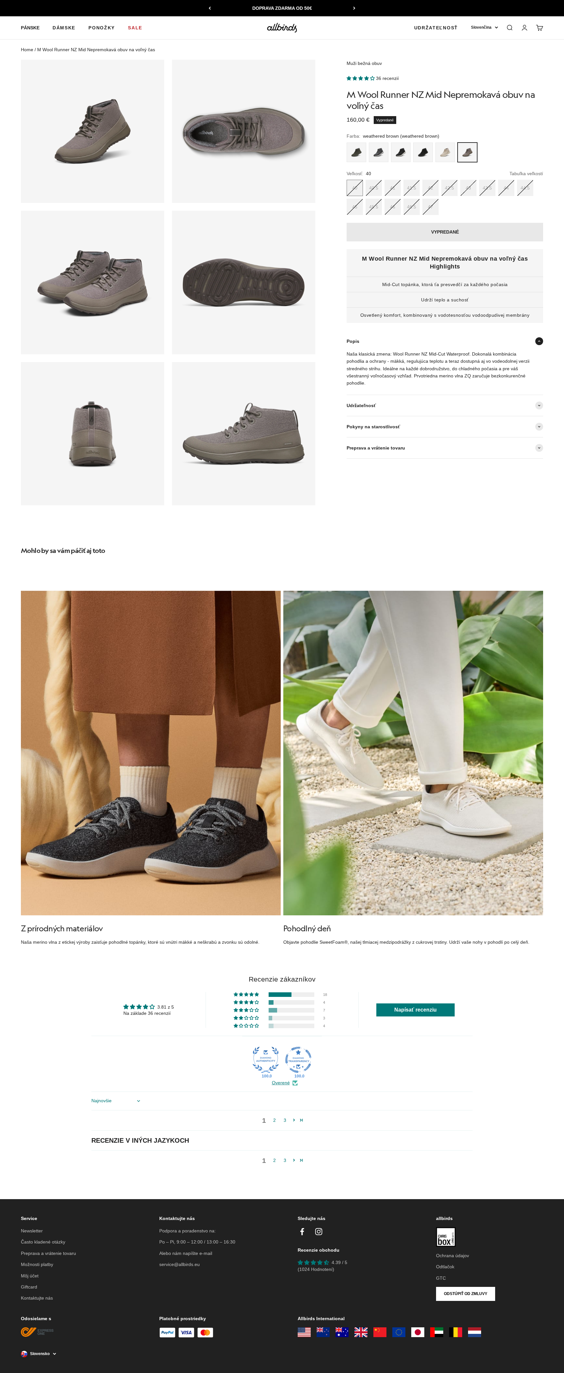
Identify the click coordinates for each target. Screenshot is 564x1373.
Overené (281, 1082)
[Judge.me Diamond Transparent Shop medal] (298, 1060)
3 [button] (285, 1120)
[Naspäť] (210, 8)
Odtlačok (445, 1266)
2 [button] (274, 1120)
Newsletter (32, 1230)
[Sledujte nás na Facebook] (302, 1231)
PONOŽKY (101, 27)
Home (27, 49)
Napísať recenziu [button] (415, 1010)
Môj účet (30, 1275)
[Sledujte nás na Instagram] (318, 1231)
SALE (135, 27)
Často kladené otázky (43, 1241)
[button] (361, 78)
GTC (441, 1278)
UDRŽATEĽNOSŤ (436, 27)
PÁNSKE (30, 27)
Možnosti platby (37, 1264)
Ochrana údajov (452, 1255)
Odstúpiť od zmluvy (465, 1293)
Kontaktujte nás (37, 1298)
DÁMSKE (64, 27)
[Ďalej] (354, 8)
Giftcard (29, 1286)
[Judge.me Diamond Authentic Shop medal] (266, 1060)
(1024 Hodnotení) (316, 1269)
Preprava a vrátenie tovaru (48, 1253)
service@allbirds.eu (179, 1264)
